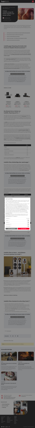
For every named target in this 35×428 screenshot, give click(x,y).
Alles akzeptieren (23, 228)
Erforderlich (7, 218)
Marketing (7, 222)
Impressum (15, 216)
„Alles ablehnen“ (20, 205)
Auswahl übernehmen (11, 228)
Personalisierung (8, 224)
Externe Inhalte (8, 226)
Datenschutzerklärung (8, 216)
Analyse (7, 220)
